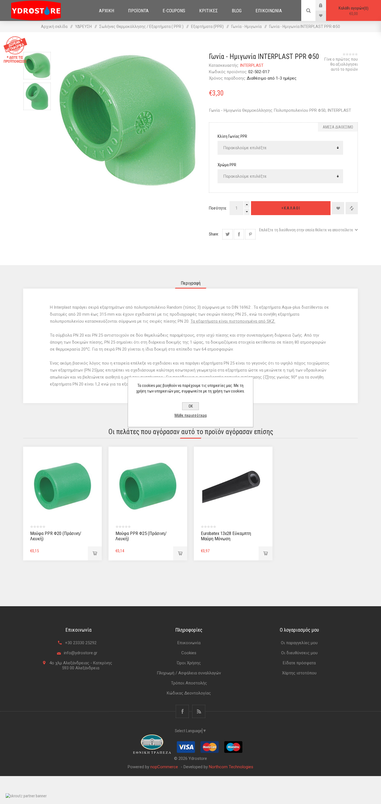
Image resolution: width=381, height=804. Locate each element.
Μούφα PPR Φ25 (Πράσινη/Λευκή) (141, 536)
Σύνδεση (325, 5)
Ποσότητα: (218, 208)
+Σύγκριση (352, 208)
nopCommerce (164, 766)
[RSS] (198, 711)
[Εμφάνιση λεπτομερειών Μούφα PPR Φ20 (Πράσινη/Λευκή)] (62, 486)
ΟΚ (191, 406)
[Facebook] (182, 711)
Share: (214, 234)
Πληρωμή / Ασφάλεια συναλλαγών (189, 672)
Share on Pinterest (250, 234)
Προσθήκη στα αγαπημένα (338, 208)
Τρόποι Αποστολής (189, 683)
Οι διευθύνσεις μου (299, 652)
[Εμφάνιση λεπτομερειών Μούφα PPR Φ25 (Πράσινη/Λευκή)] (147, 486)
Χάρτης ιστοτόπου (299, 672)
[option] (37, 65)
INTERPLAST (252, 65)
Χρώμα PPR (227, 164)
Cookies (188, 652)
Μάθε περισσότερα (191, 415)
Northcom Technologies (231, 766)
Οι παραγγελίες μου (299, 642)
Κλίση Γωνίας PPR (232, 136)
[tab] (190, 283)
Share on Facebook (239, 234)
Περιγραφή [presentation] (191, 283)
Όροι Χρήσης (189, 662)
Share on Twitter (227, 234)
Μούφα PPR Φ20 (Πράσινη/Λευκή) (55, 536)
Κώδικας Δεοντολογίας (189, 693)
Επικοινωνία (189, 642)
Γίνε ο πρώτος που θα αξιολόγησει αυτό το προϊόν (341, 64)
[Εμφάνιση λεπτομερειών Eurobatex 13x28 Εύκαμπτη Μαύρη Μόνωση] (233, 486)
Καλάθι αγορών (353, 11)
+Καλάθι (290, 208)
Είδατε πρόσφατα (299, 662)
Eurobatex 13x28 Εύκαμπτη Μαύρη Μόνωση (226, 536)
